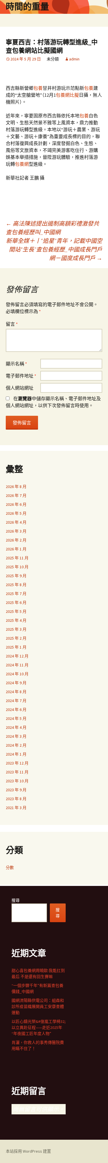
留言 (12, 324)
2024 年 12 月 (17, 656)
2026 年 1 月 (16, 549)
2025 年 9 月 (16, 575)
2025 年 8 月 (16, 584)
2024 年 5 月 (16, 718)
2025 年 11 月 (17, 557)
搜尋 (16, 900)
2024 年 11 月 (17, 665)
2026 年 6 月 (16, 504)
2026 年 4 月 (16, 522)
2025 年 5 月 (16, 611)
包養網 (22, 164)
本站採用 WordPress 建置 (28, 1151)
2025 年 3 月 (16, 629)
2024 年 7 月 (16, 700)
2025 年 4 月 (16, 620)
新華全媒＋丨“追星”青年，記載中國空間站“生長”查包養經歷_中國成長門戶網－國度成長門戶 (54, 249)
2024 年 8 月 (16, 691)
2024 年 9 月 (16, 682)
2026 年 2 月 (16, 540)
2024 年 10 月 (17, 673)
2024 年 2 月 (16, 745)
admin (74, 59)
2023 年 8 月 (16, 798)
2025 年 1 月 (16, 647)
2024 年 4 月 (16, 727)
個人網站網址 (19, 388)
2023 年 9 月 (16, 789)
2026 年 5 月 (16, 513)
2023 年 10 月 (17, 780)
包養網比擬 (67, 95)
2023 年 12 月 (17, 763)
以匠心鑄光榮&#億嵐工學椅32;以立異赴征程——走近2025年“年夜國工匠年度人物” (39, 1027)
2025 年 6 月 (16, 602)
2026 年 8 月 (16, 486)
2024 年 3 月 (16, 736)
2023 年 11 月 (17, 772)
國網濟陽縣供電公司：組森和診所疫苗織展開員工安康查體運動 (38, 1006)
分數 (10, 867)
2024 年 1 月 (16, 754)
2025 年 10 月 (17, 566)
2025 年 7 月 (16, 593)
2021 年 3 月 (16, 807)
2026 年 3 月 (16, 531)
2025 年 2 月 (16, 638)
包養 (38, 88)
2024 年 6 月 (16, 709)
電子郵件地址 (21, 376)
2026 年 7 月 (16, 495)
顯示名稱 (16, 364)
